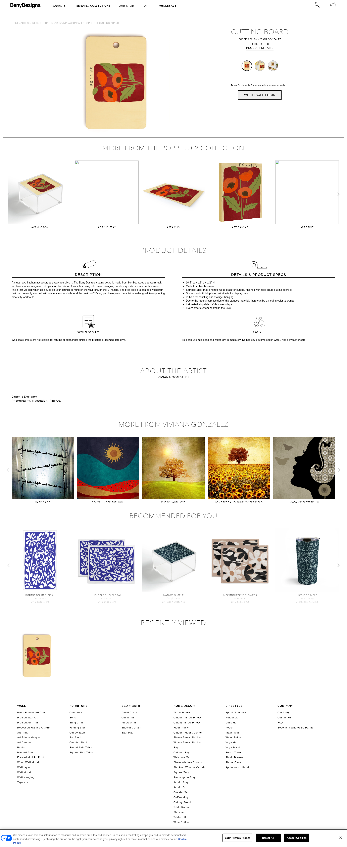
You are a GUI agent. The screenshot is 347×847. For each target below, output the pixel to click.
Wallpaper (23, 767)
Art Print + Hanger (28, 737)
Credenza (75, 712)
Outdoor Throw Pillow (187, 717)
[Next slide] (338, 194)
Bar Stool (75, 737)
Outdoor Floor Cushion (188, 732)
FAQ (280, 722)
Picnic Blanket (235, 757)
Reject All (268, 837)
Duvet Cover (129, 712)
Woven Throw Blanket (187, 742)
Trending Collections (92, 5)
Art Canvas (24, 742)
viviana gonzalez (269, 39)
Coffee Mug (181, 797)
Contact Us (285, 717)
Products (58, 5)
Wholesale (167, 5)
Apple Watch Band (237, 767)
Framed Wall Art (27, 717)
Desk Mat (231, 722)
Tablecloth (180, 817)
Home (15, 23)
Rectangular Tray (185, 777)
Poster (21, 747)
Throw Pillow (182, 712)
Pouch (230, 727)
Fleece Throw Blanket (187, 737)
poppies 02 (246, 39)
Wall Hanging (26, 777)
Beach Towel (234, 752)
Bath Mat (127, 732)
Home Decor (184, 705)
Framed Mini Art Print (30, 757)
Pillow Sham (129, 722)
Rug (176, 747)
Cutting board (50, 23)
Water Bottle (233, 737)
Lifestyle (234, 705)
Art (147, 5)
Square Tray (181, 772)
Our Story (127, 5)
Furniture (78, 705)
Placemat (179, 812)
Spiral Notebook (236, 712)
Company (285, 705)
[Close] (340, 837)
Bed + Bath (130, 705)
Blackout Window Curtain (190, 767)
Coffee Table (77, 732)
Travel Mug (233, 732)
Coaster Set (181, 792)
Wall (21, 705)
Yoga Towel (233, 747)
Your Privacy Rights (237, 837)
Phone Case (233, 762)
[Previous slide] (9, 194)
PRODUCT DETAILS (260, 47)
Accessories (29, 23)
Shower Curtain (131, 727)
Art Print (22, 732)
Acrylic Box (181, 787)
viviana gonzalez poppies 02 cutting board (90, 23)
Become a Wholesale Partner (296, 727)
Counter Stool (78, 742)
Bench (73, 717)
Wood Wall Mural (28, 762)
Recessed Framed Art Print (34, 727)
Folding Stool (78, 727)
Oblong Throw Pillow (187, 722)
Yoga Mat (231, 742)
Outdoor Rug (182, 752)
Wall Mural (24, 772)
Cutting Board (182, 802)
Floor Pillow (181, 727)
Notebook (232, 717)
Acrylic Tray (181, 782)
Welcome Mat (182, 757)
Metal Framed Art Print (31, 712)
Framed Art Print (27, 722)
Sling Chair (76, 722)
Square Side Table (81, 752)
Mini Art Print (25, 752)
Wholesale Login (259, 95)
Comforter (127, 717)
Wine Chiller (181, 822)
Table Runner (182, 807)
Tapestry (22, 782)
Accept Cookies (296, 837)
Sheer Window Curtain (188, 762)
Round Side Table (80, 747)
